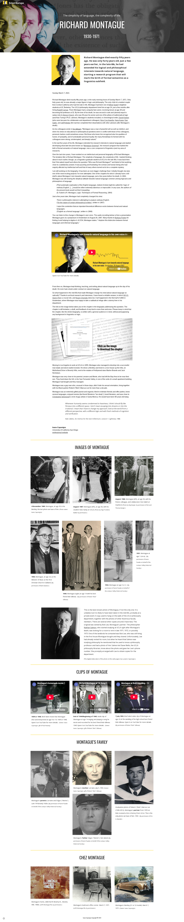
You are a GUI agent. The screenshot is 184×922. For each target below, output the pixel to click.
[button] (3, 918)
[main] (92, 26)
